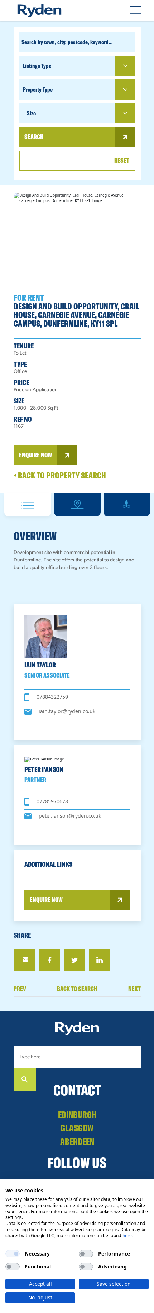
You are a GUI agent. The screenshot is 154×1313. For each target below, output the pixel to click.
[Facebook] (49, 960)
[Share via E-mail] (24, 960)
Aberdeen (77, 1141)
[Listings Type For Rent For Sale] (77, 66)
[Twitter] (74, 960)
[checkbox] (12, 1253)
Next (134, 989)
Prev (20, 989)
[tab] (28, 504)
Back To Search (77, 989)
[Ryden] (39, 10)
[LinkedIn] (99, 960)
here (127, 1236)
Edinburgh (77, 1114)
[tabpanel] (77, 339)
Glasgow (77, 1127)
